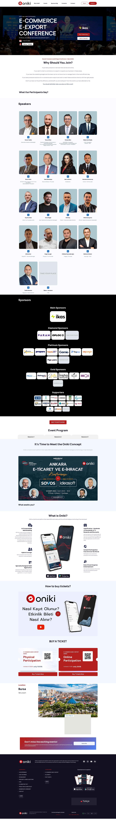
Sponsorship (54, 3)
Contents (64, 3)
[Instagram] (87, 761)
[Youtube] (91, 761)
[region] (58, 30)
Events (45, 3)
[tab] (31, 437)
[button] (84, 3)
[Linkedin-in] (94, 761)
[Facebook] (84, 761)
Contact (73, 3)
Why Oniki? (37, 3)
